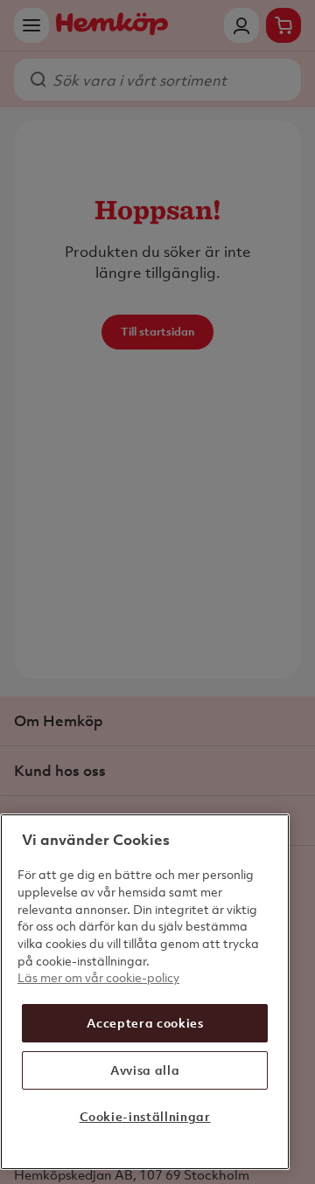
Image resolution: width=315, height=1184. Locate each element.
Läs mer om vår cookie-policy (98, 977)
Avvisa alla (144, 1070)
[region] (145, 992)
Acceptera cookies (145, 1022)
